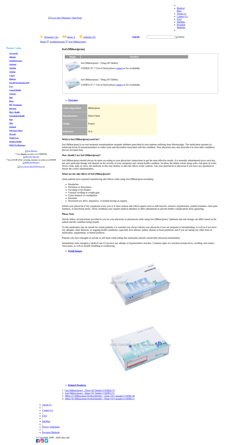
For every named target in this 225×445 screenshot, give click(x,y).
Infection (12, 108)
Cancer (12, 75)
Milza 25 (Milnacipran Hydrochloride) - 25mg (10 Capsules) (100, 396)
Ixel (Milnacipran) (77, 41)
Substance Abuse (16, 131)
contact (119, 68)
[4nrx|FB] (38, 442)
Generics (12, 94)
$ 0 (94, 37)
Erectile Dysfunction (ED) (19, 83)
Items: (70, 37)
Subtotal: (87, 37)
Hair (11, 97)
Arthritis (12, 68)
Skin (11, 123)
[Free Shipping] (31, 151)
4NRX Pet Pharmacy (17, 145)
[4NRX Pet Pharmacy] (31, 162)
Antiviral (12, 64)
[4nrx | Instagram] (42, 442)
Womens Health (15, 142)
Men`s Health (14, 112)
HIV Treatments (15, 105)
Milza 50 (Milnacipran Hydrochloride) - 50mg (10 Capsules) (100, 398)
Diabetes (12, 79)
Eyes (11, 86)
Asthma (12, 72)
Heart (11, 101)
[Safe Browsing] (31, 166)
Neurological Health (17, 116)
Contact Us (182, 16)
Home (43, 41)
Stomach (12, 127)
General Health (15, 90)
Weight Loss (14, 138)
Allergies (12, 57)
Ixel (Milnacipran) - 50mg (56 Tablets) (89, 393)
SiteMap (181, 22)
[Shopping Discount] (31, 157)
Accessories (13, 53)
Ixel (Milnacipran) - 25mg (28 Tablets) (89, 390)
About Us (181, 13)
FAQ (179, 19)
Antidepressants (57, 41)
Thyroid (12, 134)
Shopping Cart (50, 37)
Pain (11, 120)
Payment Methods (181, 26)
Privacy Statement (51, 427)
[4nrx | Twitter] (46, 442)
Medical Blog (181, 9)
